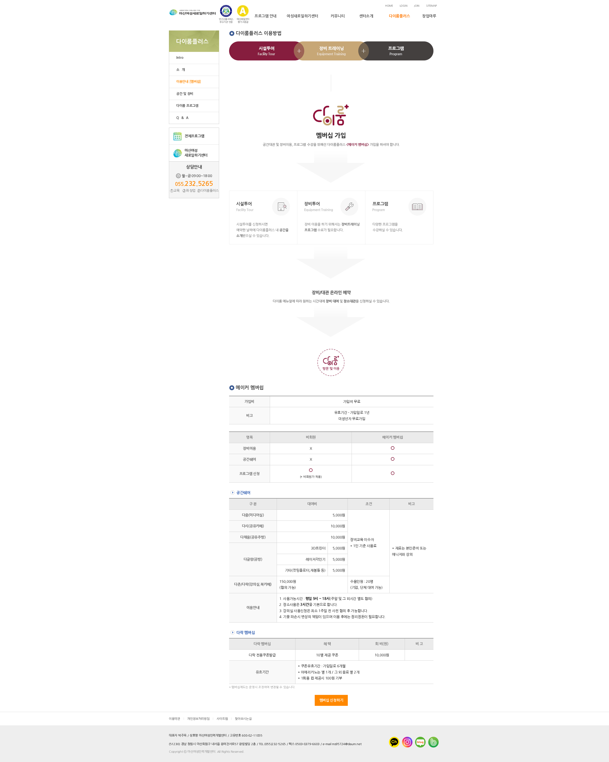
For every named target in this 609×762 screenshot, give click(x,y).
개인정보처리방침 (198, 718)
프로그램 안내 (265, 16)
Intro (179, 57)
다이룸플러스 (399, 16)
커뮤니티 (338, 16)
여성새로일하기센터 (302, 16)
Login (404, 6)
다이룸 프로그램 (187, 105)
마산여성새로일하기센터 (196, 153)
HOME (389, 6)
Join (416, 6)
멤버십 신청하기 (331, 700)
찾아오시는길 (243, 718)
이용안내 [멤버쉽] (188, 81)
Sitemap (431, 6)
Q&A (183, 117)
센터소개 (366, 16)
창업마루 (429, 16)
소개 (181, 69)
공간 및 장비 (184, 93)
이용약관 (174, 718)
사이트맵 (222, 718)
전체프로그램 (194, 136)
